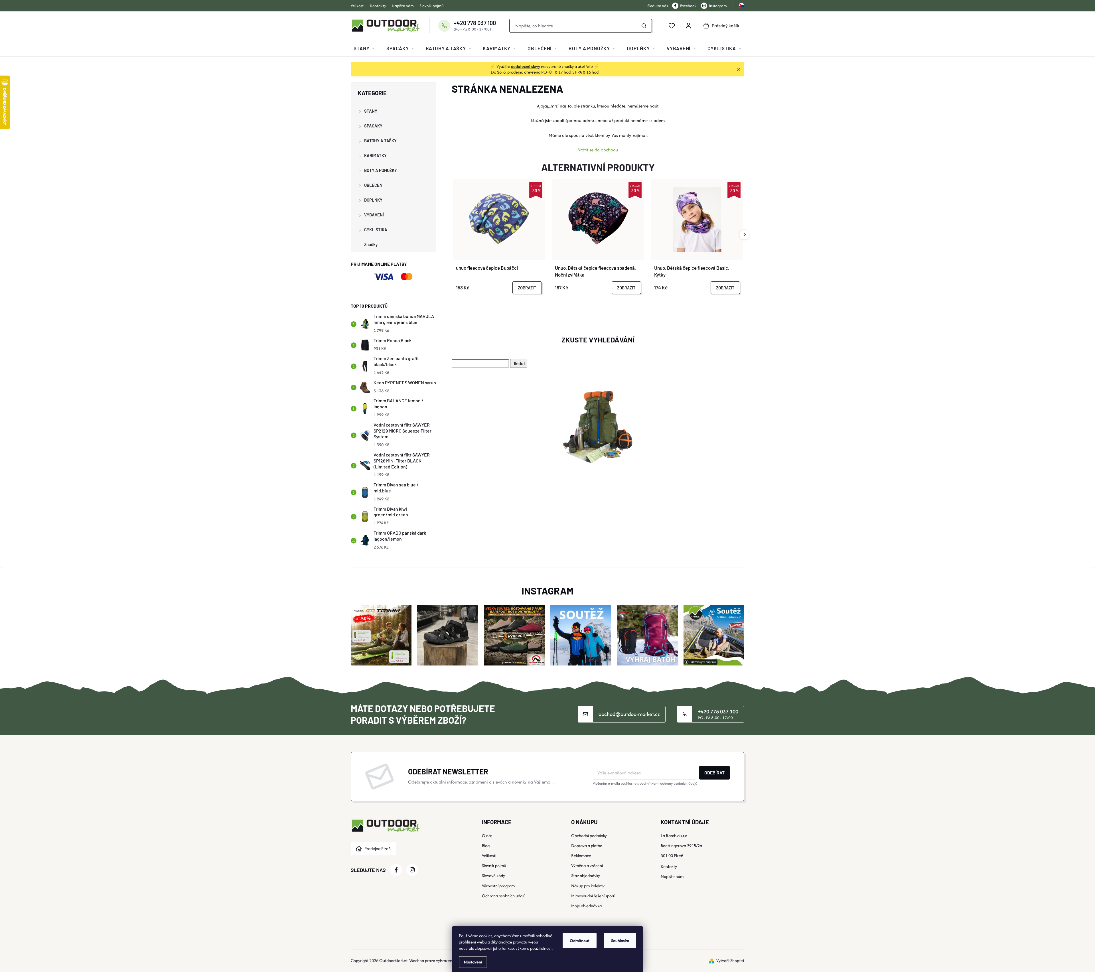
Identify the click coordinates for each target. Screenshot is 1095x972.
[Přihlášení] (688, 26)
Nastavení (473, 962)
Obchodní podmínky (589, 836)
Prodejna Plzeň (377, 848)
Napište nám (403, 6)
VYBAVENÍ (374, 214)
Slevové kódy (493, 875)
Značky (371, 244)
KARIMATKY (375, 155)
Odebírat (714, 772)
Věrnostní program (498, 886)
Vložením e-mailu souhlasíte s (645, 783)
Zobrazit (527, 287)
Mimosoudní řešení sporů (593, 896)
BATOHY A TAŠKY (380, 140)
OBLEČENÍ (374, 185)
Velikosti (357, 6)
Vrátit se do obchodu (598, 150)
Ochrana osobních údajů (504, 896)
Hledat (644, 26)
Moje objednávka (586, 906)
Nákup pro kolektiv (588, 886)
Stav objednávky (585, 875)
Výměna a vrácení (587, 865)
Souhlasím (620, 940)
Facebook (688, 6)
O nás (487, 836)
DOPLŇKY (373, 199)
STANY (370, 110)
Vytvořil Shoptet (730, 960)
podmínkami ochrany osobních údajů (668, 783)
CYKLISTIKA (375, 229)
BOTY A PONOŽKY (380, 170)
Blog (486, 846)
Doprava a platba (586, 846)
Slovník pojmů (431, 6)
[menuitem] (364, 48)
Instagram (718, 6)
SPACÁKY (373, 125)
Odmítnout (579, 940)
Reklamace (581, 856)
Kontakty (378, 6)
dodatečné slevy (525, 66)
